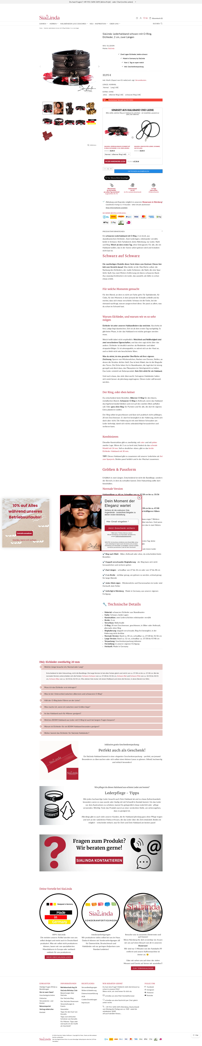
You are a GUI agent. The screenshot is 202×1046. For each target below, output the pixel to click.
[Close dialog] (139, 498)
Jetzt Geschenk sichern (121, 528)
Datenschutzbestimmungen (123, 536)
